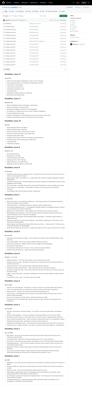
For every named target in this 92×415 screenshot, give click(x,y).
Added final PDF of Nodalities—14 (18, 20)
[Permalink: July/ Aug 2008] (4, 309)
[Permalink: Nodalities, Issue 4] (4, 281)
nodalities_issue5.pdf (10, 53)
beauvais (7, 7)
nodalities (14, 7)
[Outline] (65, 69)
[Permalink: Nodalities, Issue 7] (4, 195)
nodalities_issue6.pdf (10, 55)
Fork (78, 7)
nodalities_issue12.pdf (10, 35)
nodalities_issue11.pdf (10, 32)
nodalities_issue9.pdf (10, 64)
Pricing (51, 2)
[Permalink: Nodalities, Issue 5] (4, 253)
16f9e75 (51, 20)
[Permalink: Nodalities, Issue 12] (4, 74)
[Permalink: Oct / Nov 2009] (4, 172)
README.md (8, 23)
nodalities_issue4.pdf (10, 50)
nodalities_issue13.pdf (10, 38)
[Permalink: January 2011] (4, 78)
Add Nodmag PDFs (34, 26)
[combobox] (50, 16)
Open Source (34, 2)
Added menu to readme (35, 23)
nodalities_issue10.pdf (10, 29)
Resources (25, 2)
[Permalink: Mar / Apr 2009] (4, 235)
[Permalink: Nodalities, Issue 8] (4, 167)
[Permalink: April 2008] (4, 360)
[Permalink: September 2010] (4, 103)
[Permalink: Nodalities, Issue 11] (4, 99)
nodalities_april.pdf (9, 26)
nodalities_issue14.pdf (10, 41)
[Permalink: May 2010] (4, 125)
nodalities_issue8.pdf (10, 61)
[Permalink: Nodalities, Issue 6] (4, 231)
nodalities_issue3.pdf (10, 47)
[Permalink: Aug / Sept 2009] (4, 199)
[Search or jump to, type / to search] (73, 2)
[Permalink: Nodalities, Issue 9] (4, 147)
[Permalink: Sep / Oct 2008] (4, 285)
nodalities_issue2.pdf (10, 44)
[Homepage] (3, 2)
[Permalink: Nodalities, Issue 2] (4, 329)
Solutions (16, 2)
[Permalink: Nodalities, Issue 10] (4, 121)
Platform (8, 2)
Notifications (70, 7)
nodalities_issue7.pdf (10, 58)
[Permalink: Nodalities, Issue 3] (4, 305)
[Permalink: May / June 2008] (4, 333)
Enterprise (43, 2)
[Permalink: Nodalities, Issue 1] (4, 356)
